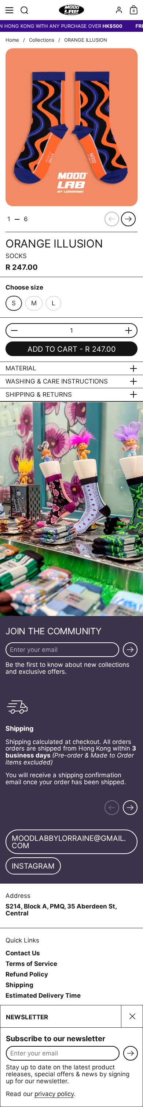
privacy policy (54, 1093)
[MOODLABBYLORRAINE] (71, 10)
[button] (24, 10)
